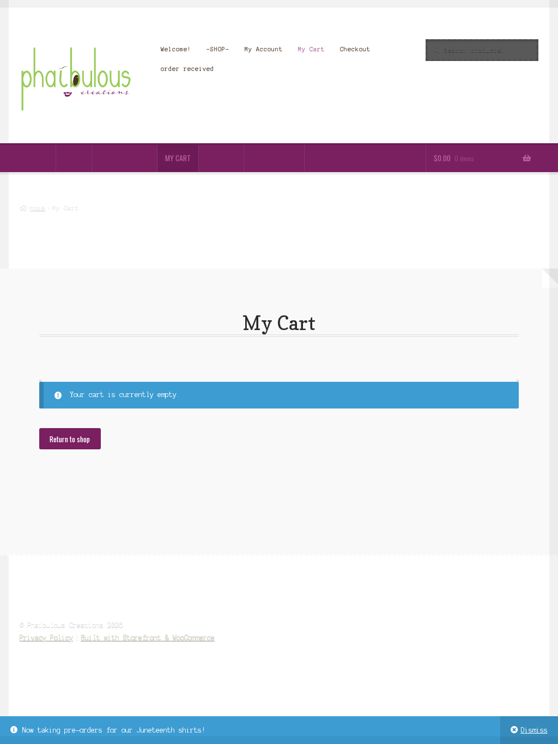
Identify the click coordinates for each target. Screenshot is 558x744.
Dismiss (534, 730)
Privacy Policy (46, 637)
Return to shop (70, 439)
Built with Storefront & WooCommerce (148, 637)
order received (187, 68)
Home (37, 207)
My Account (264, 49)
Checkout (355, 49)
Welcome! (176, 49)
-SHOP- (218, 49)
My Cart (311, 49)
